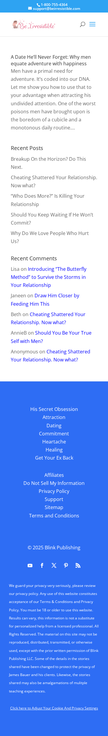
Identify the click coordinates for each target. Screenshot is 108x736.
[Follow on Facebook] (42, 565)
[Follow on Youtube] (30, 565)
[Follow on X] (54, 565)
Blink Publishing (62, 547)
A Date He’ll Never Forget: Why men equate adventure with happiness (51, 60)
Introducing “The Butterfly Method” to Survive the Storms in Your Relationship (48, 277)
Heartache (54, 441)
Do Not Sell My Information (54, 483)
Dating (54, 425)
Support (54, 499)
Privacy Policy (54, 491)
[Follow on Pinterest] (66, 565)
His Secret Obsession (54, 409)
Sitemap (54, 507)
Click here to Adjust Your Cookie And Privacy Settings (54, 708)
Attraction (54, 417)
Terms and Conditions (54, 515)
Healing (54, 449)
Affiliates (54, 475)
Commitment (54, 433)
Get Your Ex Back (54, 457)
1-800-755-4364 (54, 4)
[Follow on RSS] (78, 565)
